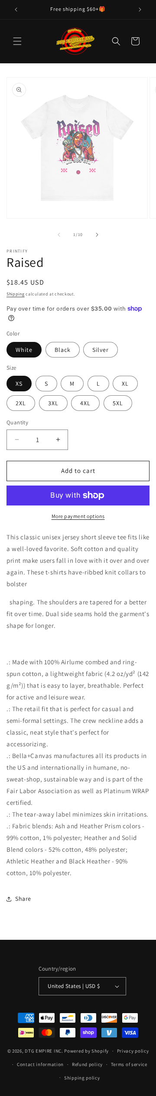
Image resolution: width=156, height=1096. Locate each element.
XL (125, 383)
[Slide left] (58, 234)
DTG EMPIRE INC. (44, 1051)
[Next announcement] (140, 9)
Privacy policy (133, 1051)
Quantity (17, 422)
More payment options (78, 516)
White (24, 350)
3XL (53, 403)
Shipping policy (82, 1078)
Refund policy (87, 1064)
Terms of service (129, 1064)
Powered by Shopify (86, 1051)
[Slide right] (97, 234)
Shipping (15, 294)
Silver (100, 350)
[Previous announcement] (16, 9)
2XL (21, 403)
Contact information (40, 1064)
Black (63, 350)
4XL (85, 403)
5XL (118, 403)
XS (19, 383)
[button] (17, 41)
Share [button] (23, 898)
